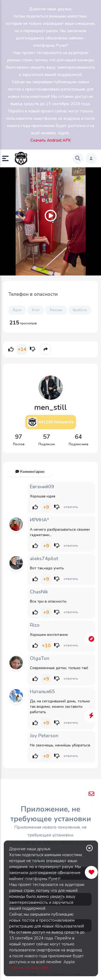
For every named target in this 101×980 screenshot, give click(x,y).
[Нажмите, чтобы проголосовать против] (32, 349)
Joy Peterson (44, 735)
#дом (17, 310)
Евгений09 (42, 486)
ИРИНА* (39, 520)
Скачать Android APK (29, 968)
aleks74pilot (44, 558)
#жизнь (56, 310)
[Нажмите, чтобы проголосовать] (11, 349)
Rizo (35, 625)
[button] (7, 158)
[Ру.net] (21, 158)
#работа (80, 310)
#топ (36, 310)
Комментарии (31, 471)
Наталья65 (42, 691)
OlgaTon (39, 658)
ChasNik (39, 592)
